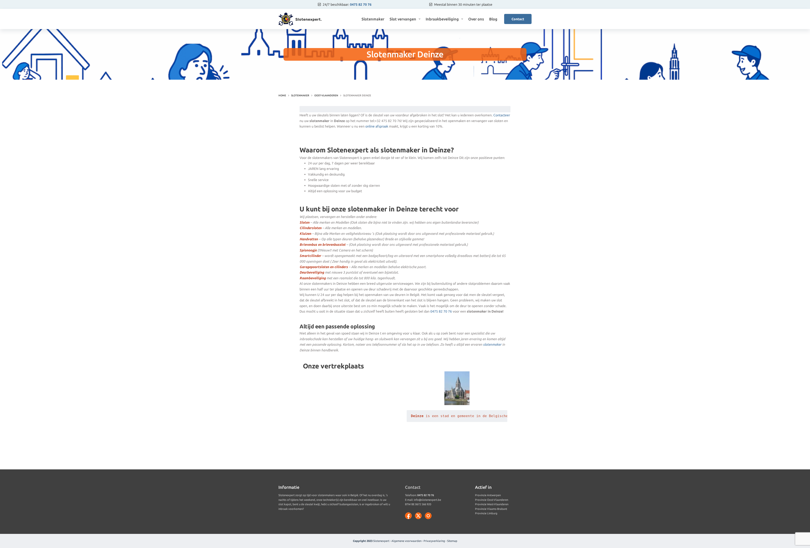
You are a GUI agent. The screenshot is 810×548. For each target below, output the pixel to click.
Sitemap (452, 540)
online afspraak (376, 126)
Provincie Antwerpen (488, 495)
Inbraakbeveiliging (442, 19)
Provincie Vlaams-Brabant (491, 508)
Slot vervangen (403, 19)
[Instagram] (428, 515)
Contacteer (501, 115)
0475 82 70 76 (360, 4)
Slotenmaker (373, 19)
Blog (493, 19)
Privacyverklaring (434, 540)
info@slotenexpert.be (427, 499)
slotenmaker (492, 344)
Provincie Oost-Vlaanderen (491, 499)
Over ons (476, 19)
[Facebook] (408, 515)
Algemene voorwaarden (406, 540)
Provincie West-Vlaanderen (491, 504)
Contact (518, 19)
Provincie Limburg (486, 513)
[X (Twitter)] (418, 515)
